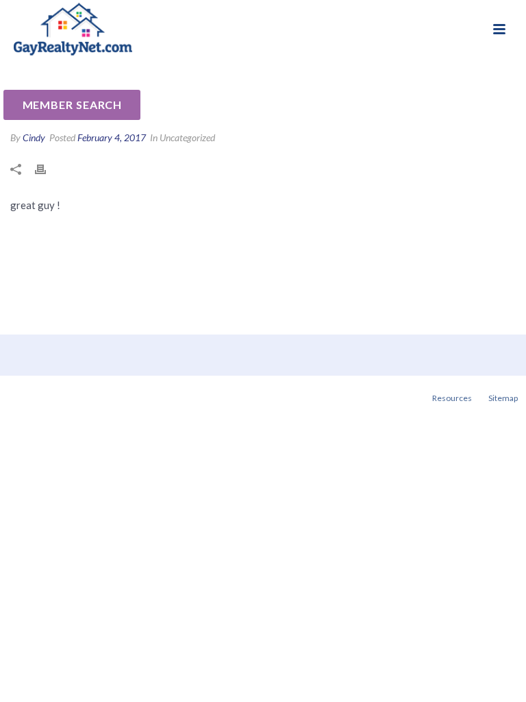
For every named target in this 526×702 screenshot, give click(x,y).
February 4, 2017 (111, 137)
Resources (452, 398)
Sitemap (503, 398)
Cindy (34, 137)
